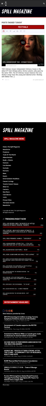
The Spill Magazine (19, 210)
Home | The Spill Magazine (11, 147)
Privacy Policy (7, 200)
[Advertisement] (23, 103)
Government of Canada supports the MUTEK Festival (20, 326)
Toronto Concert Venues (10, 184)
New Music (6, 192)
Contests (6, 189)
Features (5, 163)
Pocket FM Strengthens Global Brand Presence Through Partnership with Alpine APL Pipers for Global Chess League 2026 (21, 378)
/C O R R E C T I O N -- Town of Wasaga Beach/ (20, 368)
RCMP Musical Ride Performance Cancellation (20, 361)
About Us (6, 187)
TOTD (5, 197)
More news (6, 385)
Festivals (6, 168)
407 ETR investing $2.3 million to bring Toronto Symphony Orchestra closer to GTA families (21, 318)
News (4, 173)
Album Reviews (7, 157)
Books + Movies (8, 160)
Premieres (6, 152)
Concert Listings (8, 181)
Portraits (6, 171)
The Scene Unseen (8, 203)
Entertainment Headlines (11, 179)
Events (5, 176)
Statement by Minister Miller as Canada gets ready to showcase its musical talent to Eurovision (22, 335)
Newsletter (6, 149)
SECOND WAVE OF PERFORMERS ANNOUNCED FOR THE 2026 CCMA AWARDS (22, 343)
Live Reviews (7, 165)
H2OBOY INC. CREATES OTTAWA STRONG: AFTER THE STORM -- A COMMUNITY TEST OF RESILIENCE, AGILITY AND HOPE (22, 352)
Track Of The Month (9, 155)
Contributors (7, 195)
